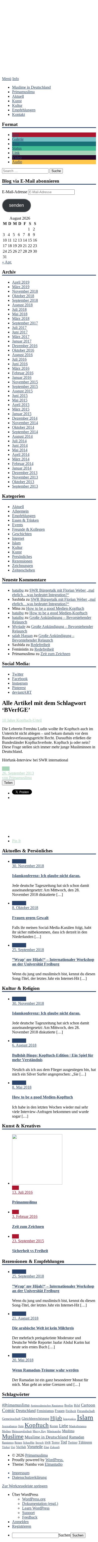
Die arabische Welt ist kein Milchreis (43, 1328)
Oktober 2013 (23, 482)
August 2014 (22, 436)
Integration (69, 1419)
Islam (16, 543)
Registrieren (21, 1526)
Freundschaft (86, 1411)
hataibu (18, 590)
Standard (19, 861)
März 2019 (20, 287)
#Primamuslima (16, 1404)
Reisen (18, 1442)
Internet (18, 538)
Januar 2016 (21, 377)
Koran (54, 1426)
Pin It (16, 841)
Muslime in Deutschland (31, 87)
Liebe (63, 1426)
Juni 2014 (20, 445)
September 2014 (25, 432)
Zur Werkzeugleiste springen (24, 1486)
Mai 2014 (19, 450)
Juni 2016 (20, 364)
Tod (64, 1442)
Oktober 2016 (23, 350)
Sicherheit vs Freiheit (30, 1251)
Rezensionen (22, 561)
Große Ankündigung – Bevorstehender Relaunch (43, 637)
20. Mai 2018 (22, 1360)
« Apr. (7, 262)
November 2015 (25, 382)
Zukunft (55, 1447)
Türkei (6, 1447)
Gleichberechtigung (35, 1419)
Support (28, 1513)
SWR (48, 1442)
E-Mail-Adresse (15, 192)
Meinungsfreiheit (22, 1431)
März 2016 (20, 368)
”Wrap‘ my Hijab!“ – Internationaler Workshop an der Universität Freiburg (53, 961)
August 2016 (22, 355)
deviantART (22, 692)
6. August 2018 (24, 1045)
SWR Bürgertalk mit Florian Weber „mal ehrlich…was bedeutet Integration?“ (53, 592)
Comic (8, 1410)
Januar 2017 (21, 341)
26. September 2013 (18, 773)
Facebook (20, 679)
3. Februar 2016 (24, 1216)
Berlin (68, 1405)
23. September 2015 (28, 1241)
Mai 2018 (19, 314)
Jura (21, 1426)
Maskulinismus (77, 1426)
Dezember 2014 (24, 418)
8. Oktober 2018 (25, 908)
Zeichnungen (22, 565)
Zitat (15, 144)
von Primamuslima (17, 778)
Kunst (17, 101)
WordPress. (54, 1460)
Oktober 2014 (23, 427)
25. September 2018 (28, 950)
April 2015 (20, 405)
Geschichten (22, 534)
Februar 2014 (22, 463)
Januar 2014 (21, 468)
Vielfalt (21, 1447)
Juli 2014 (19, 441)
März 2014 (20, 459)
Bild (15, 134)
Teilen (8, 783)
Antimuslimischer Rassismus (47, 1405)
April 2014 (20, 454)
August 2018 (22, 305)
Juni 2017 (20, 332)
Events (17, 525)
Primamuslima (49, 45)
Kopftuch (37, 1425)
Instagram (20, 683)
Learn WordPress (36, 1508)
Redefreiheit (40, 645)
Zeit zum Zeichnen (55, 654)
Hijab (56, 1418)
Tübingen (85, 1442)
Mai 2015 (19, 400)
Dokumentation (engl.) (40, 1503)
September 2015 (25, 386)
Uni (13, 1447)
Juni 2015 (20, 395)
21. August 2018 (25, 1318)
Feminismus (45, 1411)
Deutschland (26, 1411)
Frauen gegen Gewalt (30, 918)
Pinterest (19, 688)
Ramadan (76, 1437)
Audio (17, 162)
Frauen (60, 1411)
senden (16, 205)
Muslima (68, 1431)
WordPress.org (33, 1499)
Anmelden (20, 1522)
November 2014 (25, 423)
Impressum (20, 1473)
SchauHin (28, 1442)
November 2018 (25, 291)
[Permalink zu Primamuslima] (37, 1183)
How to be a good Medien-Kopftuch (55, 608)
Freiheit (71, 1411)
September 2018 (25, 300)
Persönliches (22, 556)
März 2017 (20, 336)
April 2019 (20, 282)
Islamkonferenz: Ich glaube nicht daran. (46, 876)
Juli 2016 (19, 359)
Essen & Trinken (25, 520)
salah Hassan (22, 635)
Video (17, 157)
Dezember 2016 (24, 346)
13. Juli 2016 (22, 1192)
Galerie (18, 139)
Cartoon (88, 1404)
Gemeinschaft (11, 1419)
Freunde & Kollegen (28, 529)
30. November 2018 (28, 866)
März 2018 (20, 318)
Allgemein (20, 511)
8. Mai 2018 (21, 1087)
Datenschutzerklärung (29, 1477)
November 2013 (25, 477)
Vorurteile (35, 1447)
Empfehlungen (23, 110)
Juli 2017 (19, 327)
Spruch (39, 1442)
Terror (56, 1442)
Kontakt (18, 114)
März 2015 (20, 409)
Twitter (17, 674)
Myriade (18, 626)
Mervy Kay (39, 1431)
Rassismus (8, 1442)
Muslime (13, 1436)
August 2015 (22, 391)
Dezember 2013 (24, 473)
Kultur (17, 105)
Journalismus (9, 1426)
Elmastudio (54, 1464)
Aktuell (18, 96)
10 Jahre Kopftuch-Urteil (22, 720)
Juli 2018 (19, 309)
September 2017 (25, 323)
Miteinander (54, 1431)
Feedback (29, 1517)
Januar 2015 (21, 414)
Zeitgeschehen (23, 570)
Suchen (64, 1535)
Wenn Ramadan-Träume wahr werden (45, 1370)
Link (16, 153)
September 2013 (25, 486)
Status (17, 148)
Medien (6, 1431)
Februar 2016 (22, 373)
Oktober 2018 (23, 296)
